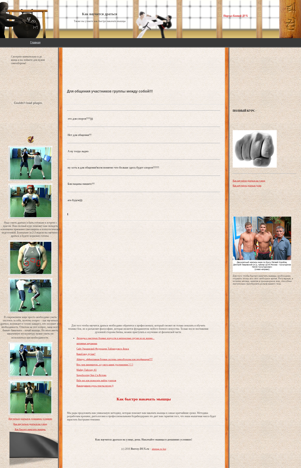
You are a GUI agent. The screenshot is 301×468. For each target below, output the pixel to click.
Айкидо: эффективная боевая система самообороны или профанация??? (114, 359)
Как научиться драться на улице (30, 424)
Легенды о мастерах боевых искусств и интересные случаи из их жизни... (115, 338)
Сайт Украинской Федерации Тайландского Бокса (102, 348)
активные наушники (86, 343)
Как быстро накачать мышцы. (30, 429)
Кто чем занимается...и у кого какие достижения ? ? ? (104, 364)
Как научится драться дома (247, 185)
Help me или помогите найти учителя (96, 380)
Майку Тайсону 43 (86, 369)
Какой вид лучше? (85, 354)
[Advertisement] (102, 62)
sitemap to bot (159, 449)
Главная (35, 42)
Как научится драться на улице (249, 180)
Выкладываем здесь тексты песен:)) (94, 385)
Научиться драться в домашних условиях (30, 418)
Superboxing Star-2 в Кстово (91, 375)
